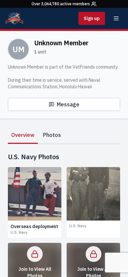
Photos (52, 135)
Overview (22, 135)
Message (68, 104)
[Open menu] (116, 18)
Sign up (92, 18)
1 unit (40, 52)
